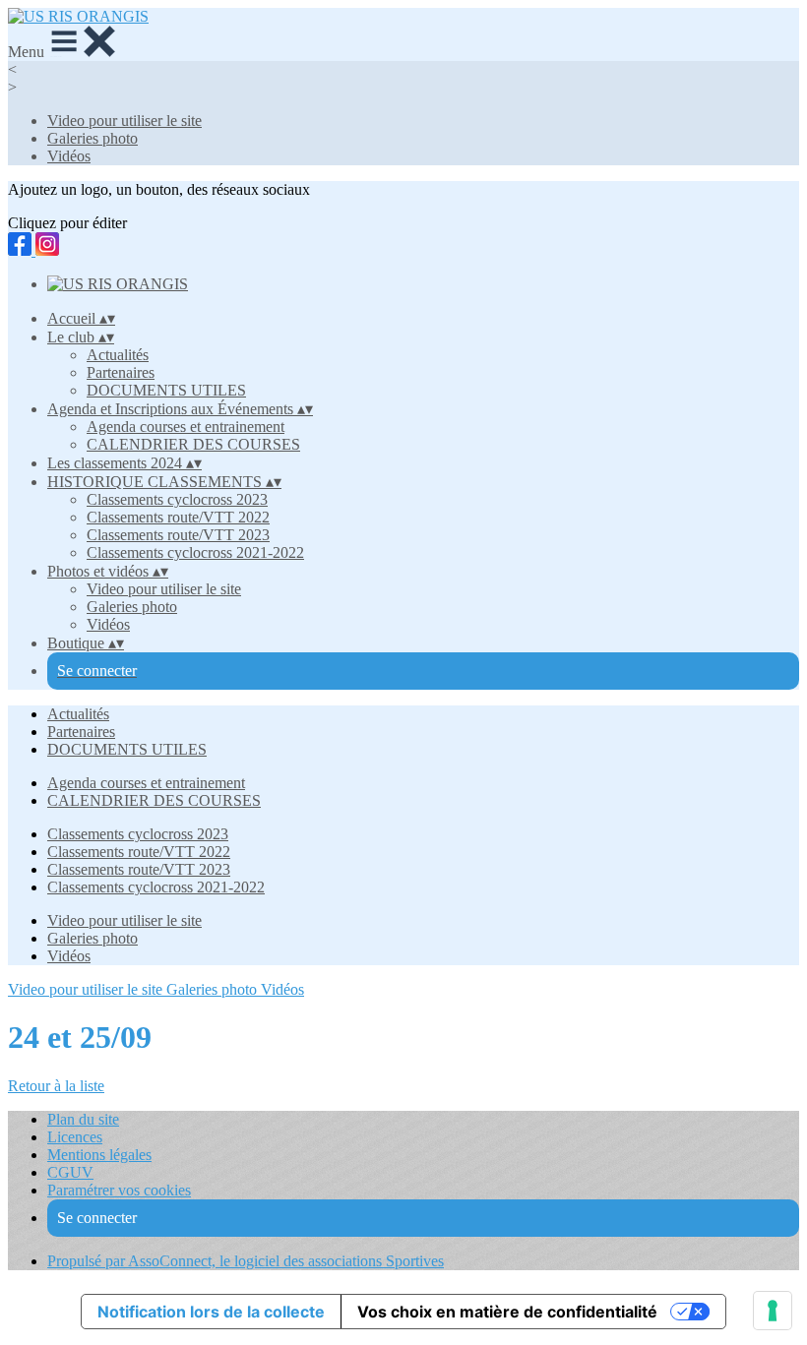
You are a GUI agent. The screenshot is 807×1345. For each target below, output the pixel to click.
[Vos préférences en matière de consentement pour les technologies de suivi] (772, 1310)
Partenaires (121, 372)
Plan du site (83, 1119)
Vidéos (69, 156)
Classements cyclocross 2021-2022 (195, 552)
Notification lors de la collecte (211, 1311)
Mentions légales (99, 1154)
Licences (74, 1137)
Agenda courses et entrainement (185, 426)
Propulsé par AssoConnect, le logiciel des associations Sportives (245, 1261)
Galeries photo (92, 138)
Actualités (118, 354)
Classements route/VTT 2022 (178, 517)
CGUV (70, 1172)
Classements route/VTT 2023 (178, 534)
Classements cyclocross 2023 (177, 499)
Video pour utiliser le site (124, 120)
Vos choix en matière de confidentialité (507, 1311)
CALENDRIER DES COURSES (193, 444)
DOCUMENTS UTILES (166, 390)
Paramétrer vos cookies (119, 1190)
